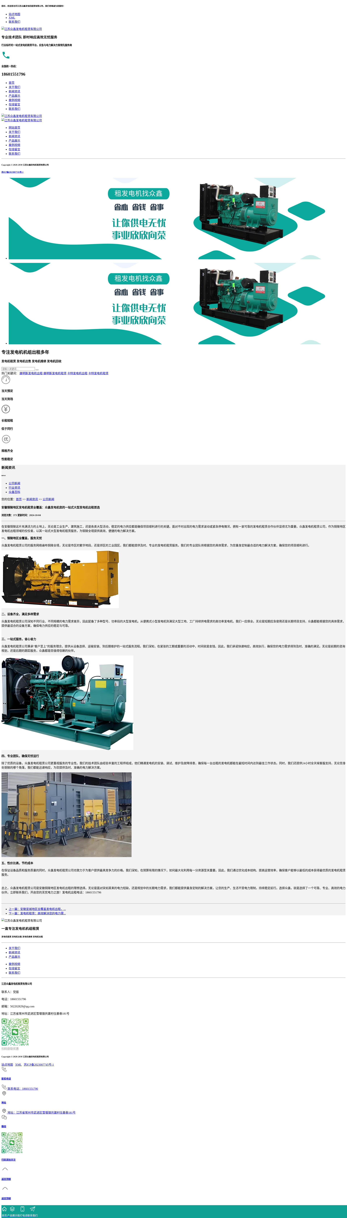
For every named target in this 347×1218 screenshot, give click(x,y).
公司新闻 (14, 483)
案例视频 (14, 100)
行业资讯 (14, 487)
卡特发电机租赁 (98, 373)
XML (12, 17)
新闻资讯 (14, 91)
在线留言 (14, 104)
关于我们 (14, 87)
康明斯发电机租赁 (55, 373)
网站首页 (14, 127)
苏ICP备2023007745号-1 (12, 172)
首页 (11, 82)
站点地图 (14, 14)
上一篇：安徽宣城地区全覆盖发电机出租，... (37, 909)
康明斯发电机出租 (31, 373)
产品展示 (14, 95)
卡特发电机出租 (77, 373)
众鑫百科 (14, 492)
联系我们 (14, 21)
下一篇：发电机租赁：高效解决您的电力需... (37, 913)
